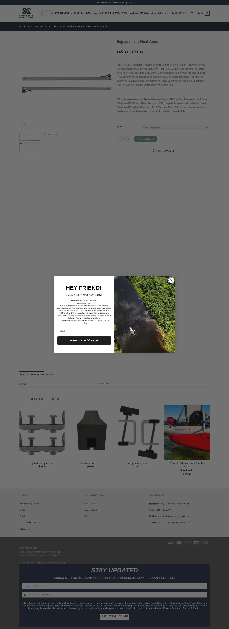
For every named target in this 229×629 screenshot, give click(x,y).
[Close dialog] (171, 280)
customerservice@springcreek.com (72, 320)
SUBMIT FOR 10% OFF (84, 340)
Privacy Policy (95, 320)
